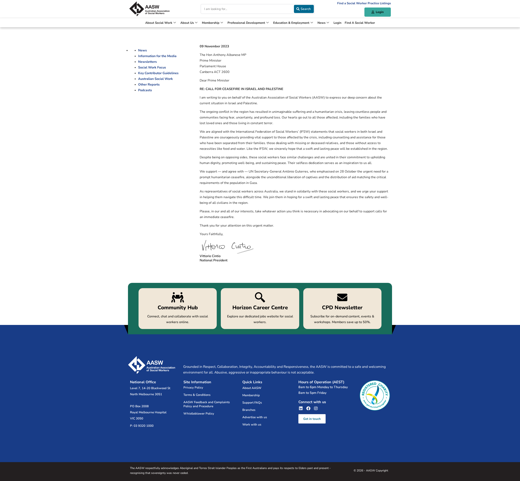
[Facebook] (308, 408)
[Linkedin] (300, 408)
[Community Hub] (178, 308)
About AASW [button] (251, 388)
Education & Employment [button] (291, 23)
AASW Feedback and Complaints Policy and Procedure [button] (206, 404)
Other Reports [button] (149, 84)
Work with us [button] (251, 424)
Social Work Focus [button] (152, 67)
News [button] (321, 23)
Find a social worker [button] (360, 23)
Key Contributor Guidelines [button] (158, 73)
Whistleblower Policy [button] (198, 414)
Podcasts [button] (145, 90)
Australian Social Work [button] (155, 79)
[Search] (304, 9)
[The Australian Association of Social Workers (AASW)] (149, 8)
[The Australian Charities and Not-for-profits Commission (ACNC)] (375, 395)
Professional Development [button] (246, 23)
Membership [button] (210, 23)
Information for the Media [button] (157, 56)
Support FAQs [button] (252, 403)
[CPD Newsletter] (342, 308)
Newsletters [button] (147, 62)
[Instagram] (315, 408)
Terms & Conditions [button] (196, 395)
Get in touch (312, 419)
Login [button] (337, 23)
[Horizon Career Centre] (260, 308)
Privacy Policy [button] (193, 387)
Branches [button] (248, 410)
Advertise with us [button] (254, 417)
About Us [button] (187, 23)
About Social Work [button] (158, 23)
